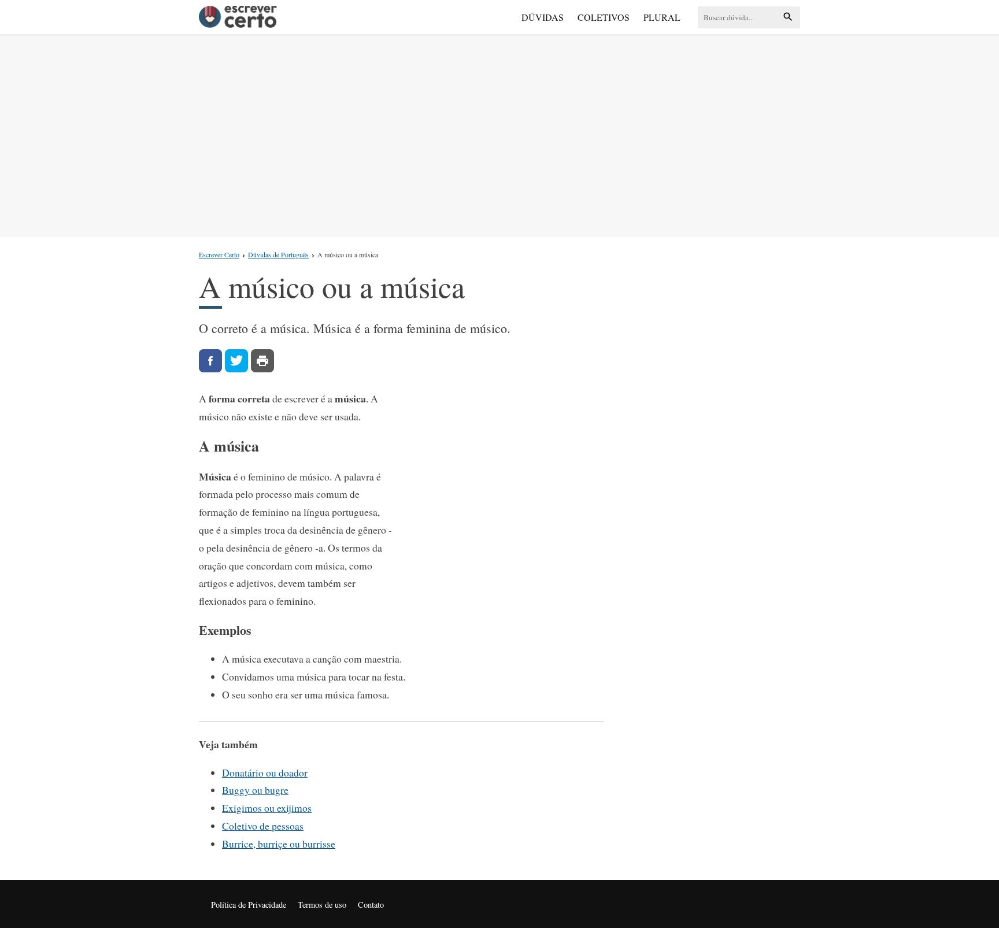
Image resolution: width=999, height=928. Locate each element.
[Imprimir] (262, 360)
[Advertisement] (499, 134)
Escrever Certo (219, 254)
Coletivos (604, 17)
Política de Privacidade (248, 904)
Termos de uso (322, 904)
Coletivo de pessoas (263, 826)
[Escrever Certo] (238, 17)
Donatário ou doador (265, 772)
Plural (661, 17)
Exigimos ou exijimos (267, 808)
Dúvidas (542, 17)
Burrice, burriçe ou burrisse (278, 844)
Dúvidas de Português (278, 254)
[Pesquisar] (788, 17)
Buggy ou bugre (255, 790)
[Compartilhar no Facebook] (210, 360)
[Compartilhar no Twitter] (236, 360)
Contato (371, 904)
